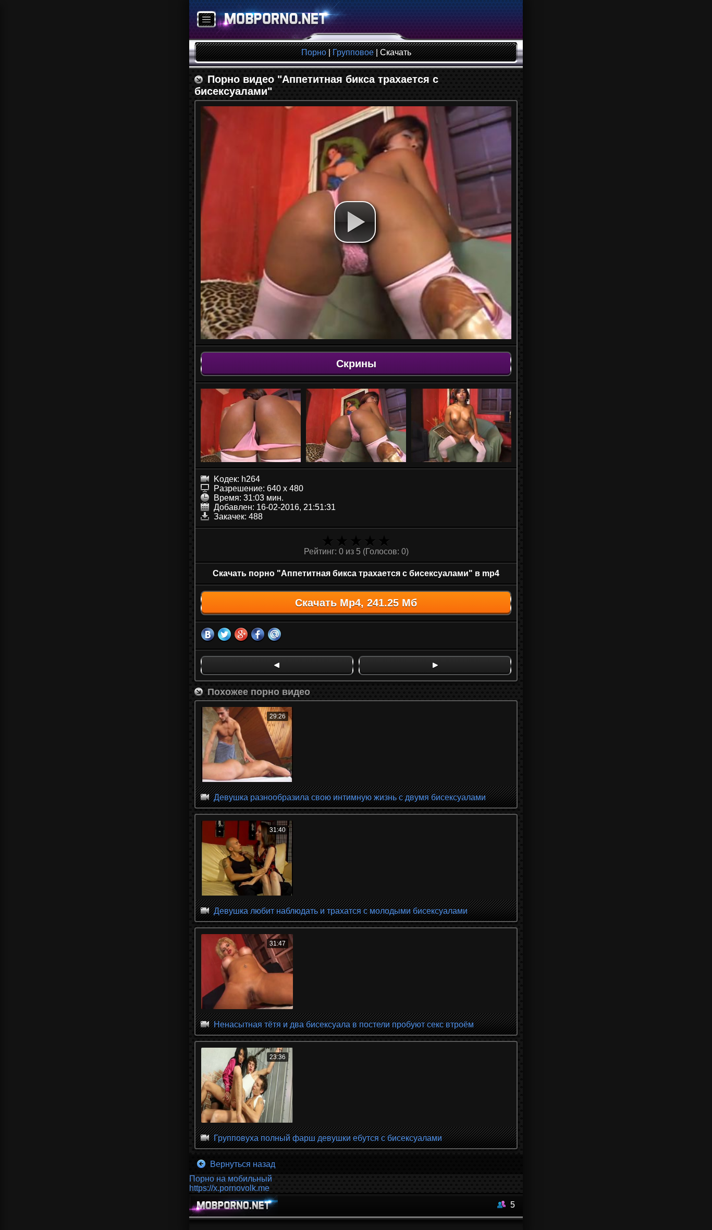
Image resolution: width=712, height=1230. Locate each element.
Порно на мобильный (230, 1178)
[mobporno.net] (270, 20)
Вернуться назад (241, 1164)
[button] (355, 222)
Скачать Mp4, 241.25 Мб (356, 602)
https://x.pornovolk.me (229, 1188)
